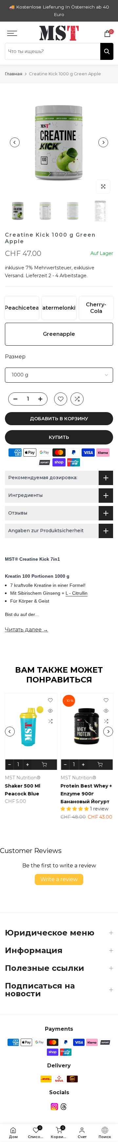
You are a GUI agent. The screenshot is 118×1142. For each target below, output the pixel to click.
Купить (59, 437)
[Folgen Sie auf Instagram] (54, 1107)
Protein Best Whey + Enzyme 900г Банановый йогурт (86, 794)
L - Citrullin (77, 593)
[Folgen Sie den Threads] (63, 1107)
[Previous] (15, 142)
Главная (13, 73)
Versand (14, 276)
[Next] (103, 142)
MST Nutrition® (23, 778)
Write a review (59, 879)
